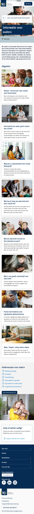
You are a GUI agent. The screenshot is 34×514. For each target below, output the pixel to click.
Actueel (4, 462)
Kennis (4, 453)
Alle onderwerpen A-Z (9, 392)
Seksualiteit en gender (12, 380)
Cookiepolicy (5, 501)
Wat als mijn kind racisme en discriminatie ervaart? (17, 235)
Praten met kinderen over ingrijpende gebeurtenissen (17, 307)
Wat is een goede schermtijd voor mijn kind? (17, 272)
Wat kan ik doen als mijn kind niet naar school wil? (17, 198)
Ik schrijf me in (7, 475)
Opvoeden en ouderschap (13, 383)
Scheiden (8, 374)
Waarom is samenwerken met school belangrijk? (17, 160)
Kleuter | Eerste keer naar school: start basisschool (17, 86)
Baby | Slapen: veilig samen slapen (17, 341)
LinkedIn (9, 482)
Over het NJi (6, 467)
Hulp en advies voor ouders (15, 438)
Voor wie (4, 448)
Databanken (6, 458)
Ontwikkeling (9, 377)
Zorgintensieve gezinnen (13, 386)
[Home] (4, 18)
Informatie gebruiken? (10, 507)
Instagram (15, 482)
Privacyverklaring (7, 498)
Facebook (4, 482)
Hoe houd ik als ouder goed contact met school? (17, 123)
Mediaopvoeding (10, 371)
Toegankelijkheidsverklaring (10, 504)
